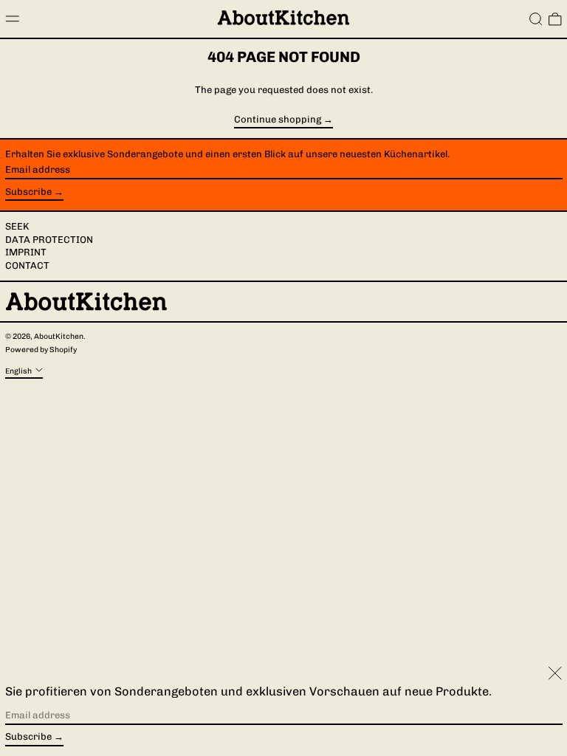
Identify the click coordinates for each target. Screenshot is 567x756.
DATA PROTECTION (49, 239)
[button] (536, 19)
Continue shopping (277, 119)
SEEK (17, 226)
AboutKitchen (58, 336)
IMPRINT (26, 252)
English (19, 370)
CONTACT (27, 265)
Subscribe (28, 191)
